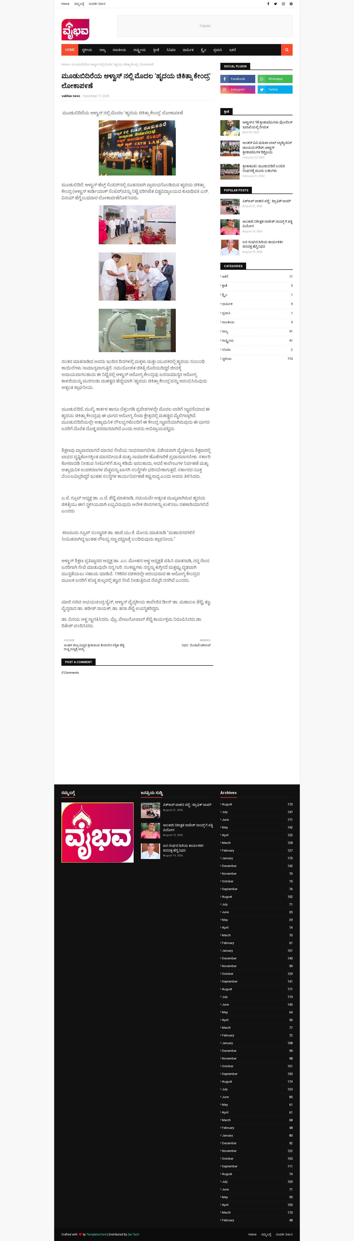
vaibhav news (71, 96)
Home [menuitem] (70, 50)
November (257, 873)
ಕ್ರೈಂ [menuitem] (203, 50)
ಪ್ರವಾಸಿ (257, 313)
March (257, 843)
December (257, 866)
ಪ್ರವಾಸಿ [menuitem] (217, 50)
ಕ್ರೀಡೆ (257, 285)
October (257, 881)
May (257, 827)
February (257, 850)
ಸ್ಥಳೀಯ (257, 359)
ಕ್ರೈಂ (257, 295)
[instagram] (283, 4)
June (257, 819)
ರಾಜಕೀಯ (257, 322)
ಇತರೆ (257, 276)
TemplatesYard (96, 1234)
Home (65, 4)
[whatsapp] (275, 79)
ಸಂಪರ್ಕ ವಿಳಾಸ (97, 4)
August (257, 804)
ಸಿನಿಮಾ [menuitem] (171, 50)
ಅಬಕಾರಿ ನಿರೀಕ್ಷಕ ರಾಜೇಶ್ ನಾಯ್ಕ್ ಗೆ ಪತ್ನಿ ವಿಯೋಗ (267, 224)
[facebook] (268, 4)
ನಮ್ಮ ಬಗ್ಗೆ (79, 4)
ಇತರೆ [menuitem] (232, 50)
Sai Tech (133, 1234)
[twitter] (275, 4)
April (257, 835)
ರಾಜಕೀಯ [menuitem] (119, 50)
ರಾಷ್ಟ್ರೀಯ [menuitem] (139, 50)
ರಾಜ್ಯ (257, 331)
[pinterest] (290, 4)
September (257, 889)
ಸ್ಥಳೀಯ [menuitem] (87, 50)
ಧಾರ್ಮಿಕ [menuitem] (188, 50)
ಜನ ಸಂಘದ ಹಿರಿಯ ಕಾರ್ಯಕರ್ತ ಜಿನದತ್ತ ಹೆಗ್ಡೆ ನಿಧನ (263, 244)
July (257, 812)
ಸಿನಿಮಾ (257, 349)
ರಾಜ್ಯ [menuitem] (102, 50)
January (257, 858)
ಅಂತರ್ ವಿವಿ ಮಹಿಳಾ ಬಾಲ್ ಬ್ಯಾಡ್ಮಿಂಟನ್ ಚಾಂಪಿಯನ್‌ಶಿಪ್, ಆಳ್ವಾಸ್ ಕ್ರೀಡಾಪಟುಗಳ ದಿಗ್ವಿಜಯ (267, 147)
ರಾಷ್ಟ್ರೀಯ (257, 340)
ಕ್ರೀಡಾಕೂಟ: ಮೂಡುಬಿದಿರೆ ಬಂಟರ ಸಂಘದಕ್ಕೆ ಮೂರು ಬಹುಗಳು (264, 168)
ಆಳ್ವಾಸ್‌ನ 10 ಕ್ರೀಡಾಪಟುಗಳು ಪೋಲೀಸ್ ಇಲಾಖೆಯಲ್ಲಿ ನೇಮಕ (268, 124)
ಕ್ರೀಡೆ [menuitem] (156, 50)
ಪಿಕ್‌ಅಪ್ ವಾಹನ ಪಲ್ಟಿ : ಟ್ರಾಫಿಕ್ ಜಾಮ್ (267, 201)
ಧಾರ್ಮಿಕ (257, 304)
